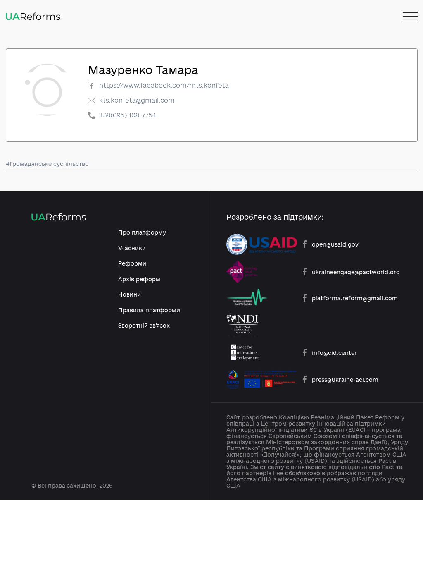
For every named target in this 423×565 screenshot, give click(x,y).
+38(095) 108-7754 (127, 115)
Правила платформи (149, 310)
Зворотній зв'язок (144, 325)
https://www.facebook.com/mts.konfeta (164, 85)
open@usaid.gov (335, 244)
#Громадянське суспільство (47, 163)
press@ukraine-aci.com (345, 379)
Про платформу (142, 232)
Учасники (132, 248)
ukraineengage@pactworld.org (356, 272)
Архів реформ (139, 279)
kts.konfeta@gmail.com (137, 100)
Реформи (132, 263)
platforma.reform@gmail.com (355, 298)
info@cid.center (334, 353)
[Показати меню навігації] (410, 16)
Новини (129, 294)
